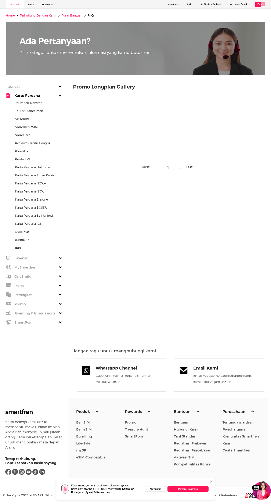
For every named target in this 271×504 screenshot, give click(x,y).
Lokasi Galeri (240, 4)
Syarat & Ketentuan (98, 492)
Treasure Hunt (136, 429)
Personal (15, 4)
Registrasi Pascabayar (192, 450)
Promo (130, 422)
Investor (47, 4)
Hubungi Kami (186, 429)
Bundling (84, 436)
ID (258, 4)
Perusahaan (234, 411)
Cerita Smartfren (236, 450)
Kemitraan (172, 4)
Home (10, 15)
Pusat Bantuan (71, 15)
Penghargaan (234, 429)
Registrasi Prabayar (190, 443)
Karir (189, 4)
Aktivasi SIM (184, 457)
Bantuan (182, 411)
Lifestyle (83, 443)
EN (262, 4)
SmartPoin (134, 436)
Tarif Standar (184, 436)
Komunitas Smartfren (241, 436)
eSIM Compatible (90, 457)
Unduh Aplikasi (212, 4)
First (147, 167)
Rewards (134, 411)
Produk (83, 411)
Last (188, 167)
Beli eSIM (84, 429)
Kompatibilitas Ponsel (193, 464)
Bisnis (31, 4)
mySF (81, 450)
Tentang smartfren (238, 422)
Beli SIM (83, 422)
